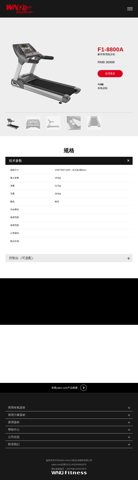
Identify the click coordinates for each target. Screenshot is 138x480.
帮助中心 (69, 429)
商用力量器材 (69, 414)
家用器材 (69, 422)
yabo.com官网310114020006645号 (69, 464)
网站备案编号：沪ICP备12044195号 (69, 469)
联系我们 (69, 444)
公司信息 (69, 436)
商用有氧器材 (69, 407)
